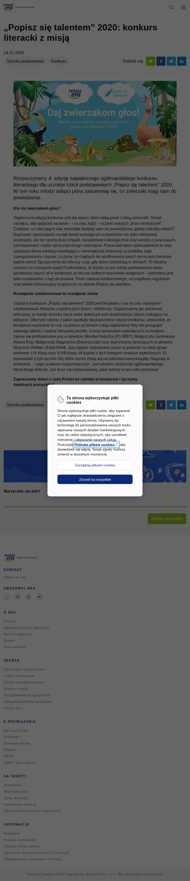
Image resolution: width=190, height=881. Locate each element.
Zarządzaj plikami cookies (95, 465)
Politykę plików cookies (96, 444)
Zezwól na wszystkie (95, 479)
